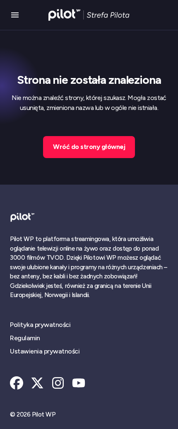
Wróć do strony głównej (89, 147)
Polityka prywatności (40, 325)
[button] (15, 15)
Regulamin (25, 338)
